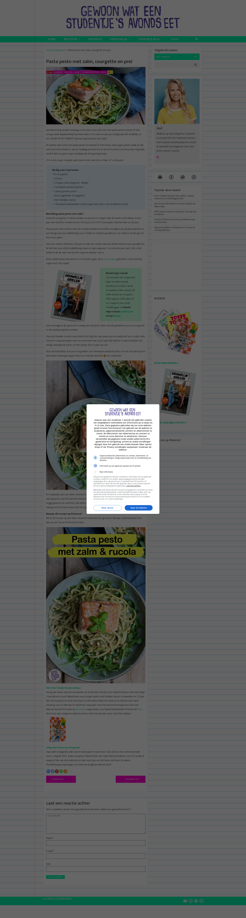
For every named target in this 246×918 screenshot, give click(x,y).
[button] (123, 472)
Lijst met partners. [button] (133, 486)
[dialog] (123, 459)
